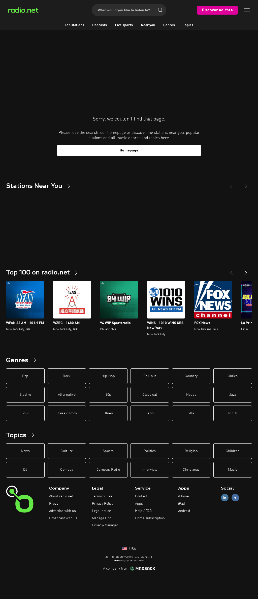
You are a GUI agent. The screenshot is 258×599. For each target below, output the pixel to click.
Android (184, 511)
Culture (66, 451)
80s (108, 394)
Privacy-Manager (105, 525)
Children (233, 451)
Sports (108, 451)
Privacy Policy (102, 503)
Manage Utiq (102, 518)
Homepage (129, 150)
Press (53, 503)
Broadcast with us (63, 518)
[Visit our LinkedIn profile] (225, 497)
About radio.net (61, 496)
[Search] (160, 10)
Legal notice (101, 511)
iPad (181, 503)
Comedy (66, 469)
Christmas (191, 469)
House (191, 394)
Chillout (149, 376)
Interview (149, 469)
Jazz (232, 394)
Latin (150, 413)
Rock (67, 376)
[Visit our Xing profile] (235, 497)
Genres (169, 25)
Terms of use (102, 496)
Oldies (233, 376)
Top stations (74, 25)
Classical (149, 394)
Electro (25, 394)
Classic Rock (66, 413)
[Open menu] (247, 10)
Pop (25, 376)
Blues (108, 413)
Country (191, 376)
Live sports (124, 25)
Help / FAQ (143, 511)
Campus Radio (108, 469)
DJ (25, 469)
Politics (150, 451)
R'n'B (232, 413)
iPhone (183, 496)
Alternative (67, 394)
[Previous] (231, 184)
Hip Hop (108, 376)
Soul (25, 413)
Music (233, 469)
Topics (188, 25)
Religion (191, 451)
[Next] (246, 184)
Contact (141, 496)
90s (191, 413)
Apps (139, 503)
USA (132, 549)
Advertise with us (62, 511)
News (25, 451)
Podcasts (99, 25)
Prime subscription (150, 518)
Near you (148, 25)
